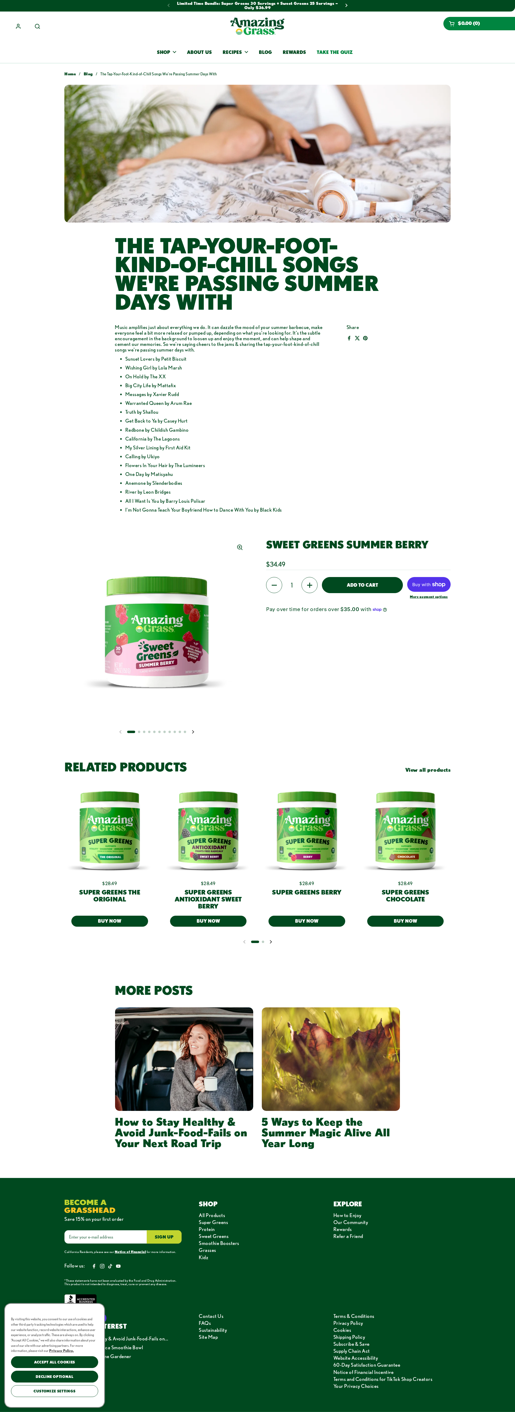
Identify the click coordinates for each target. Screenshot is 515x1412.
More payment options (429, 596)
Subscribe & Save (351, 1344)
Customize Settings (55, 1391)
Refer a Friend (348, 1236)
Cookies (342, 1330)
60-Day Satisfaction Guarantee (366, 1365)
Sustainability (213, 1330)
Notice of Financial (130, 1252)
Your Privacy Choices (356, 1386)
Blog (88, 74)
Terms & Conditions (353, 1316)
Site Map (208, 1337)
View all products (428, 770)
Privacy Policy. (61, 1350)
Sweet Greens (214, 1236)
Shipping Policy (349, 1337)
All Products (212, 1215)
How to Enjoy (347, 1215)
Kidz (203, 1257)
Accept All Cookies (54, 1362)
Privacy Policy (348, 1323)
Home (70, 74)
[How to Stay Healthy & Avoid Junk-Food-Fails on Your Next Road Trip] (184, 1059)
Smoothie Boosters (219, 1243)
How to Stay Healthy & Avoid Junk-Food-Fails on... (116, 1338)
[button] (479, 23)
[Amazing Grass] (257, 26)
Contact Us (211, 1316)
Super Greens (213, 1222)
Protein (207, 1229)
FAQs (205, 1323)
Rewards (342, 1229)
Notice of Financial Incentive (363, 1372)
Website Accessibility (355, 1358)
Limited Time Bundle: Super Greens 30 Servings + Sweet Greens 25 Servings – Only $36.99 (257, 5)
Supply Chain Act (351, 1351)
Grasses (207, 1250)
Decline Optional (54, 1376)
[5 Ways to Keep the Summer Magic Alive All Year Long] (331, 1059)
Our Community (350, 1222)
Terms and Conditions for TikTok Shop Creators (383, 1379)
